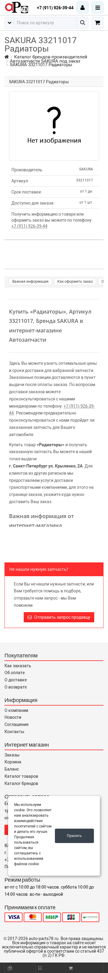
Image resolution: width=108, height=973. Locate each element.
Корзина (12, 761)
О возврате (15, 687)
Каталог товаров (21, 776)
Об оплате (14, 672)
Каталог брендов (21, 783)
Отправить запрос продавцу (61, 617)
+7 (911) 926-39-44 (55, 7)
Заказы (12, 755)
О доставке (15, 679)
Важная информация (30, 281)
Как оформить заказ (75, 281)
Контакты (14, 731)
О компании (16, 710)
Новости (12, 717)
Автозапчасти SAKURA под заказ (45, 61)
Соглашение (16, 724)
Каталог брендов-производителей (50, 57)
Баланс (11, 769)
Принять (74, 836)
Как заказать (17, 665)
